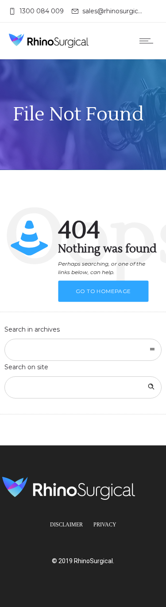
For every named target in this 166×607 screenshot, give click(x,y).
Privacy (104, 525)
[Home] (49, 40)
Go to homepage (103, 291)
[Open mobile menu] (148, 41)
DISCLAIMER (66, 525)
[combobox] (83, 350)
